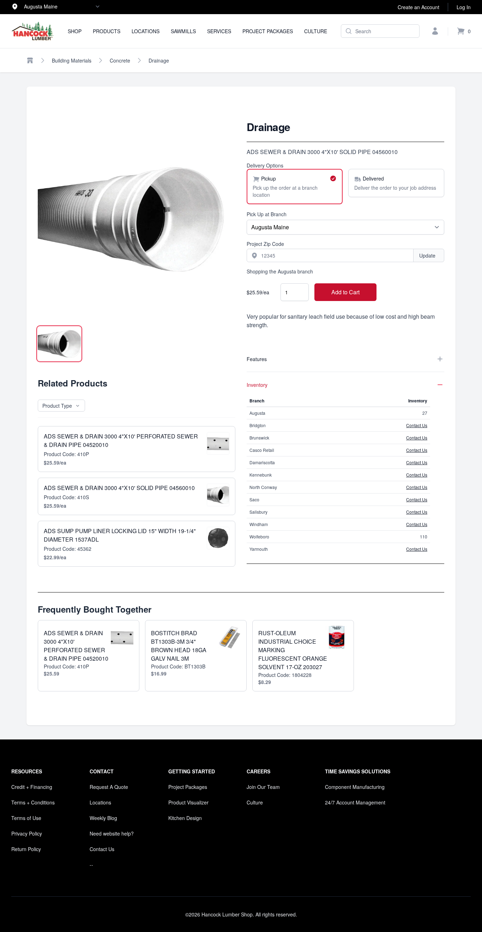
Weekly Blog (103, 817)
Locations (145, 31)
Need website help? (112, 833)
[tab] (59, 344)
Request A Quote (109, 786)
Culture (315, 31)
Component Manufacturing (355, 786)
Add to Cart (345, 292)
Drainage (159, 60)
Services (219, 31)
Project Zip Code (265, 243)
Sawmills (183, 31)
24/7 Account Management (355, 802)
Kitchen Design (185, 817)
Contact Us (416, 425)
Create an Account (418, 7)
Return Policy (26, 849)
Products (106, 31)
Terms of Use (26, 817)
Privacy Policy (26, 833)
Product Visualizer (188, 802)
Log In (464, 7)
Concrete (120, 60)
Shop (75, 31)
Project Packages (267, 31)
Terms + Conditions (33, 802)
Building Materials (71, 60)
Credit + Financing (31, 786)
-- (91, 864)
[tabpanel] (136, 219)
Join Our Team (263, 786)
